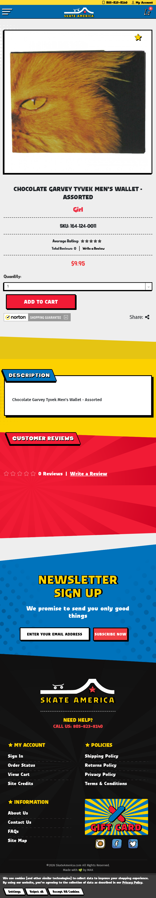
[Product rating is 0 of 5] (91, 240)
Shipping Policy (101, 756)
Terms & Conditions (106, 783)
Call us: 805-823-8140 (78, 726)
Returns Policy (101, 765)
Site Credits (20, 783)
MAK (90, 870)
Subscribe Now (110, 634)
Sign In (15, 756)
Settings (14, 891)
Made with (70, 870)
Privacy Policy (100, 774)
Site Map (17, 840)
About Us (18, 813)
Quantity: (12, 276)
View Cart (19, 774)
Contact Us (19, 822)
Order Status (21, 765)
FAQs (13, 831)
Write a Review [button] (94, 248)
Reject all (36, 891)
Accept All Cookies (66, 891)
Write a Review (88, 473)
